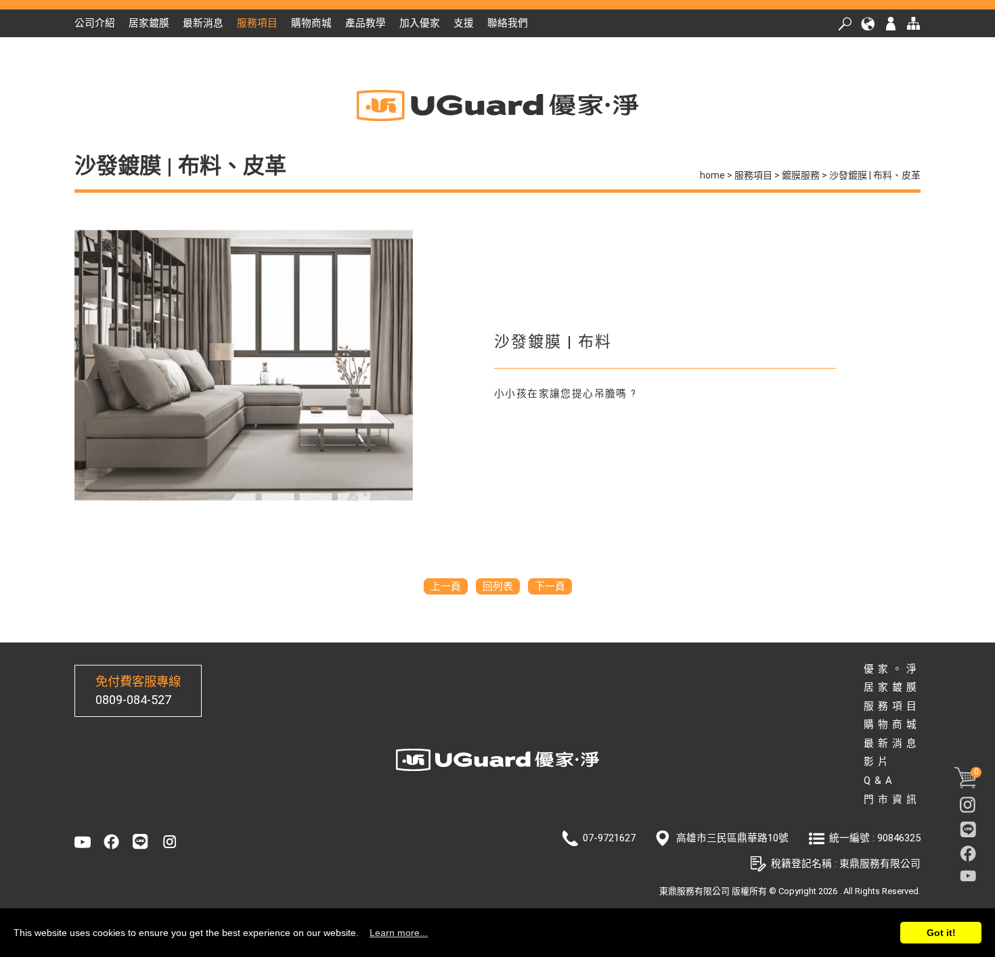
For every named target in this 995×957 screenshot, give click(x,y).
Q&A (880, 780)
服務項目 (257, 23)
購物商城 (311, 23)
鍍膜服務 (801, 175)
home (712, 175)
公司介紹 (94, 23)
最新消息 (203, 23)
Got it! (941, 932)
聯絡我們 (507, 23)
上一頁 (445, 586)
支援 (464, 23)
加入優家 (419, 23)
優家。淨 (892, 669)
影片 (878, 761)
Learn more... (399, 932)
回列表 (498, 586)
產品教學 (365, 23)
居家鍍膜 (149, 23)
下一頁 (550, 586)
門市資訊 (892, 799)
